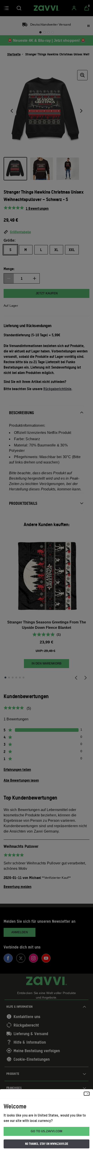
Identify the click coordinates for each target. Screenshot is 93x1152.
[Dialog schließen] (86, 1093)
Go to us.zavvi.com (46, 1131)
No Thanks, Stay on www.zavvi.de (46, 1143)
